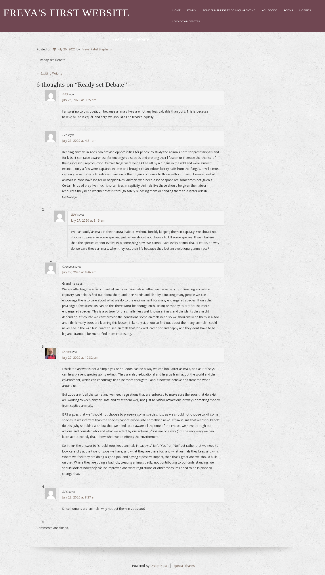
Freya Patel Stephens (97, 49)
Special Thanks (184, 566)
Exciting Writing (49, 73)
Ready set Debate (130, 39)
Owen (65, 351)
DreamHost (158, 566)
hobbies (305, 10)
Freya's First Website (66, 13)
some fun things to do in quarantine (229, 10)
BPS (65, 94)
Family (191, 10)
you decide (269, 10)
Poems (288, 10)
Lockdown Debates (186, 21)
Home (176, 10)
